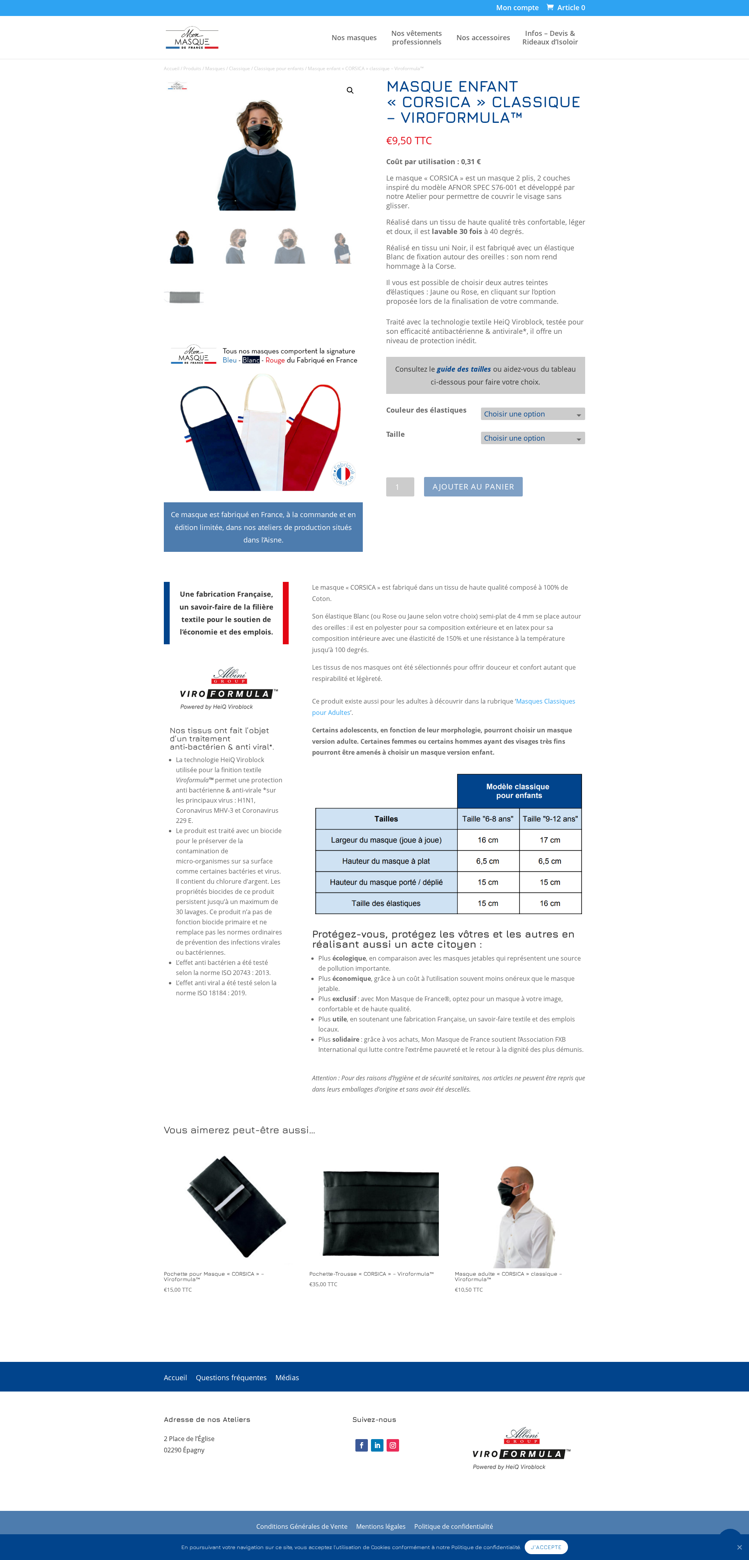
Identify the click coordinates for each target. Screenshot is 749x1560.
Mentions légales (381, 1527)
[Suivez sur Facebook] (361, 1445)
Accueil (171, 68)
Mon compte (517, 8)
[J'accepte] (739, 1547)
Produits (192, 68)
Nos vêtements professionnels (416, 37)
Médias (287, 1378)
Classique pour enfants (279, 68)
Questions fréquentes (231, 1378)
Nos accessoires (483, 37)
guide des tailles (464, 369)
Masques (215, 68)
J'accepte (546, 1547)
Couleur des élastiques (426, 410)
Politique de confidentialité (453, 1527)
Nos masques (354, 37)
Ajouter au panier (473, 486)
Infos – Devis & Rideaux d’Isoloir (550, 37)
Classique (239, 68)
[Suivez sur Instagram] (393, 1445)
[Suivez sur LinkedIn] (377, 1445)
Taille (395, 434)
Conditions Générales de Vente (302, 1527)
